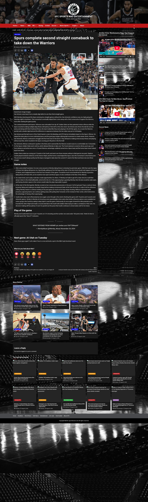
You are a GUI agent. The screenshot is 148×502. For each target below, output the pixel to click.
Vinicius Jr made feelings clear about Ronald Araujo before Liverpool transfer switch (24, 405)
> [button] (134, 25)
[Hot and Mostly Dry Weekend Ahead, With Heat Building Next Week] (74, 394)
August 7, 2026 (27, 308)
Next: (78, 269)
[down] (18, 25)
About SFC (66, 416)
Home (15, 26)
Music (82, 26)
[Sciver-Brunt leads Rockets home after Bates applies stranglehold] (24, 368)
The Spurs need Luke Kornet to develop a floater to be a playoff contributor (25, 334)
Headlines (20, 416)
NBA (29, 26)
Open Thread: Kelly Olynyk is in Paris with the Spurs (83, 334)
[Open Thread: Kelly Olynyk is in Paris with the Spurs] (84, 322)
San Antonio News (68, 400)
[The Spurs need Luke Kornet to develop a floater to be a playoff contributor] (26, 322)
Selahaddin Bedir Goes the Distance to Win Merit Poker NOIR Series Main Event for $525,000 (119, 73)
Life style (51, 416)
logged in (23, 351)
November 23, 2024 (26, 47)
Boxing (41, 26)
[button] (15, 50)
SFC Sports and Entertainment (74, 16)
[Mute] (130, 56)
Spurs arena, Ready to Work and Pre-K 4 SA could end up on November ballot (83, 306)
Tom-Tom (46, 307)
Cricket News (18, 373)
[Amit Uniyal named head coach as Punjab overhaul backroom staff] (98, 368)
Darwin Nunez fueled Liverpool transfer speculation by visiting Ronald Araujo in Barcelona (119, 158)
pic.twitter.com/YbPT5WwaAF (67, 225)
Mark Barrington (18, 308)
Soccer (54, 26)
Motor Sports (64, 26)
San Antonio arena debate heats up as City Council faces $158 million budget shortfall (26, 306)
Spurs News (17, 34)
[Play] (101, 56)
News (22, 26)
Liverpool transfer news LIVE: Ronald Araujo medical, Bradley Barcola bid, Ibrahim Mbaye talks (118, 133)
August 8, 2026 (123, 382)
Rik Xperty (116, 382)
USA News (115, 400)
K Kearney (17, 47)
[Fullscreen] (133, 56)
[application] (117, 48)
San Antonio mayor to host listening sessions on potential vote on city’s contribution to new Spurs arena (53, 334)
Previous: (34, 269)
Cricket (47, 26)
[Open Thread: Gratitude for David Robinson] (55, 294)
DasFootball (59, 416)
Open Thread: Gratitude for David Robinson (55, 305)
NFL (33, 26)
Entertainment (43, 416)
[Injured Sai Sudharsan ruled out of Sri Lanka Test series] (74, 368)
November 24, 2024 (68, 228)
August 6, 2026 (84, 308)
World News (28, 416)
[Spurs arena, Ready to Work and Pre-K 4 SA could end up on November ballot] (84, 294)
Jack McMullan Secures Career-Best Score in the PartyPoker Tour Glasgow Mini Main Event (117, 80)
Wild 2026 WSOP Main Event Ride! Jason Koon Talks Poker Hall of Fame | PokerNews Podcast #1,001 (120, 67)
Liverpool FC (116, 373)
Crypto (74, 26)
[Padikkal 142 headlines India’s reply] (49, 368)
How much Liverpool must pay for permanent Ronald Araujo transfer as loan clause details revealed (118, 146)
